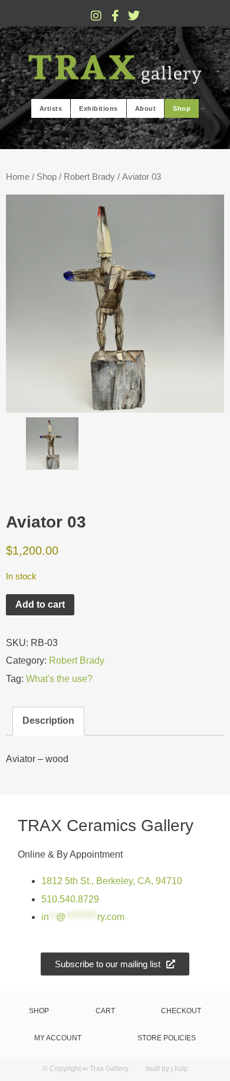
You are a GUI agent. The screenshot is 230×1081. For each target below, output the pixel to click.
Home (17, 177)
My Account (57, 1038)
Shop (181, 108)
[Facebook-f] (115, 16)
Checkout (181, 1011)
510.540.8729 (70, 899)
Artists (51, 108)
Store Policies (166, 1038)
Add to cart (40, 604)
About (145, 108)
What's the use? (59, 679)
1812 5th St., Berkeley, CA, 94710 (111, 881)
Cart (105, 1011)
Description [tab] (48, 721)
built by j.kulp (167, 1068)
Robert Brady (89, 177)
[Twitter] (134, 16)
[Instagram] (96, 16)
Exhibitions (98, 108)
